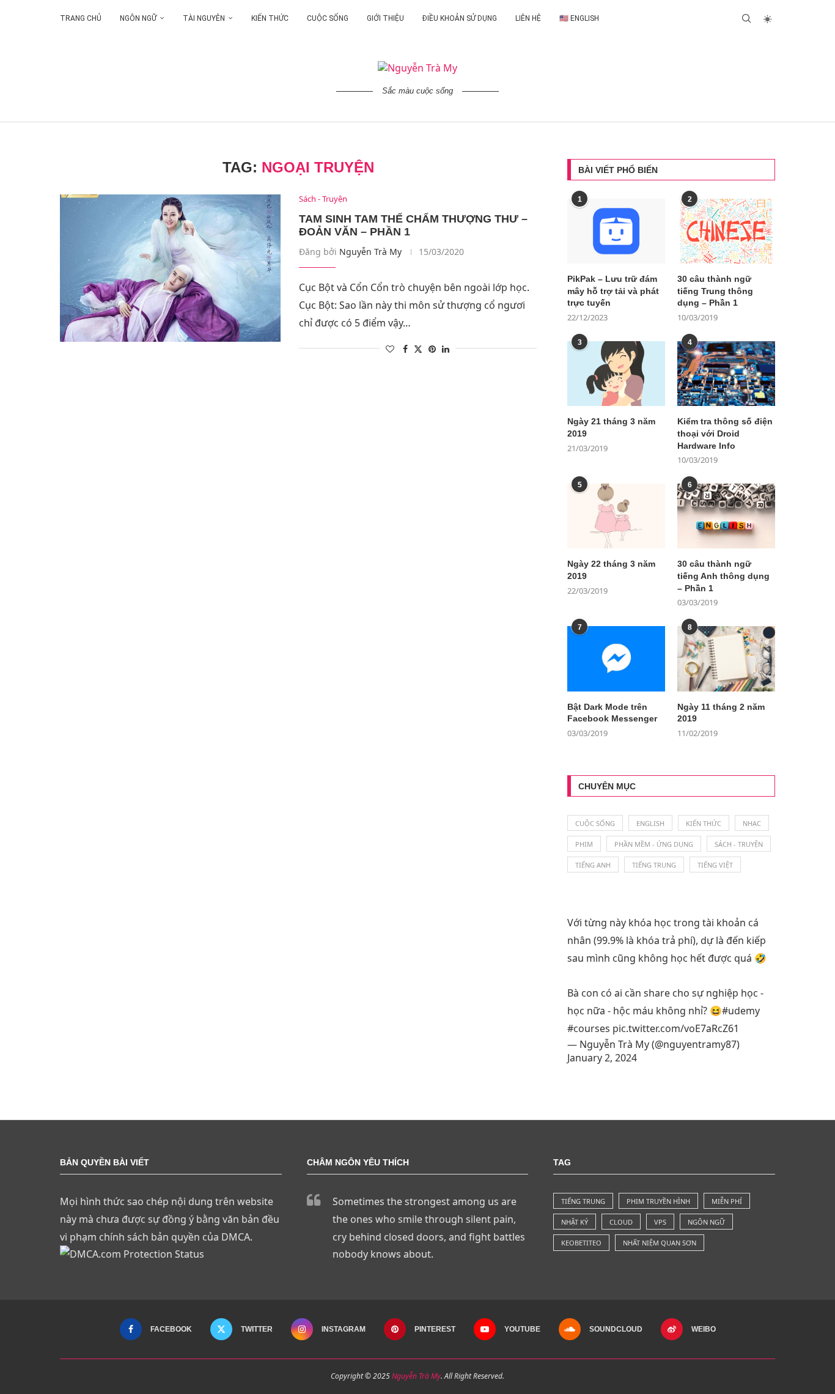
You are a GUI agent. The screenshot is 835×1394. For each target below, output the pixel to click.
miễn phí (727, 1201)
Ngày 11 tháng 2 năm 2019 (721, 713)
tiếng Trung (583, 1201)
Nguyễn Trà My (370, 251)
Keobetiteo (581, 1242)
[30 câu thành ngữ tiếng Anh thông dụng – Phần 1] (726, 516)
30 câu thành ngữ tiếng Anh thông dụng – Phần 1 (723, 575)
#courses (588, 1028)
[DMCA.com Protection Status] (132, 1254)
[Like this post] (390, 349)
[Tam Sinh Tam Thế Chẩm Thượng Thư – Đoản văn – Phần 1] (170, 267)
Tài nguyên (204, 18)
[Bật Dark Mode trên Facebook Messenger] (616, 658)
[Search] (746, 18)
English (650, 823)
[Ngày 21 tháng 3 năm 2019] (616, 374)
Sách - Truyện (739, 844)
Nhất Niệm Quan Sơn (659, 1242)
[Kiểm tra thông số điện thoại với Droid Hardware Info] (726, 374)
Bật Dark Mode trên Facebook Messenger (612, 713)
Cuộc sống (327, 18)
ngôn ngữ (706, 1221)
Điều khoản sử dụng (459, 18)
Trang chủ (80, 18)
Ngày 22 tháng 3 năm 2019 (611, 570)
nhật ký (574, 1221)
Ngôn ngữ (138, 18)
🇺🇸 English (579, 18)
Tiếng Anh (593, 864)
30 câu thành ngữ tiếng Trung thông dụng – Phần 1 (715, 291)
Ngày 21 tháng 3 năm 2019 (611, 427)
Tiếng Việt (715, 864)
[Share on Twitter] (418, 349)
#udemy (741, 1010)
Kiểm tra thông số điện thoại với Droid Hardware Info (725, 433)
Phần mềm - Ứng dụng (653, 844)
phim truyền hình (658, 1201)
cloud (621, 1221)
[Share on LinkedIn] (445, 349)
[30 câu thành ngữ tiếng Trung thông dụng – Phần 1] (726, 231)
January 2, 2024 (602, 1057)
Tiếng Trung (654, 864)
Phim (584, 844)
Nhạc (752, 823)
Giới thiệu (385, 18)
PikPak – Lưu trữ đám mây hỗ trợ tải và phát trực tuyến (613, 291)
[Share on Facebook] (405, 349)
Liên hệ (528, 18)
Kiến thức (270, 18)
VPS (660, 1221)
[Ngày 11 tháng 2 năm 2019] (726, 658)
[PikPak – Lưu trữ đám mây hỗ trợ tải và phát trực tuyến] (616, 231)
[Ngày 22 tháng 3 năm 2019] (616, 516)
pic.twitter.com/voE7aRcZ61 (675, 1028)
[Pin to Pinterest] (432, 349)
